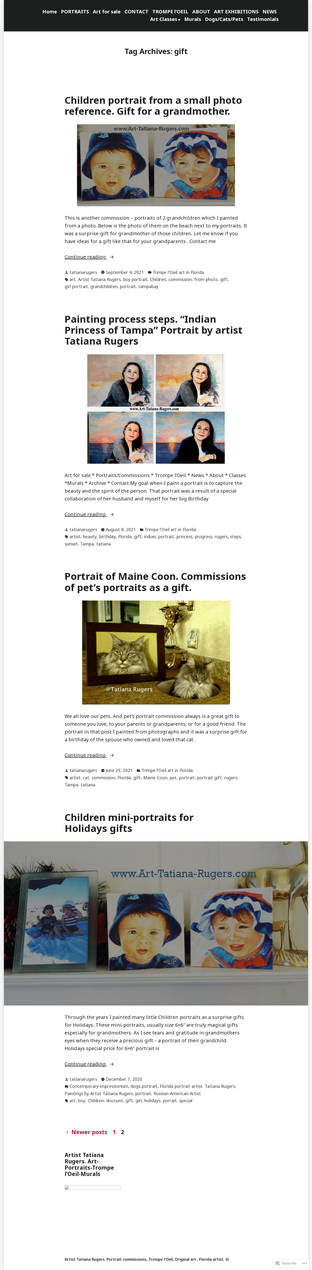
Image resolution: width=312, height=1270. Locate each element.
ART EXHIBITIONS (236, 11)
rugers (221, 536)
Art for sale (107, 11)
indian (150, 536)
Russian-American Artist (177, 1093)
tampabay (148, 286)
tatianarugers (83, 272)
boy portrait (135, 279)
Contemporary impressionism (98, 1086)
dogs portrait (144, 1086)
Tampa (87, 544)
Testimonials (263, 19)
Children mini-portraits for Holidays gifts (129, 822)
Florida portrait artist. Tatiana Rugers (197, 1086)
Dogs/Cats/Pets (224, 19)
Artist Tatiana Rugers (99, 279)
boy (81, 1100)
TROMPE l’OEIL (170, 11)
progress (203, 536)
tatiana (103, 544)
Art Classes (163, 19)
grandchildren (103, 286)
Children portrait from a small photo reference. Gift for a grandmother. (153, 105)
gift (224, 279)
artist (74, 536)
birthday (107, 536)
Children (158, 279)
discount (114, 1100)
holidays (152, 1100)
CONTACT (136, 11)
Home (49, 11)
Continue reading (86, 257)
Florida (125, 536)
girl (139, 1100)
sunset (71, 544)
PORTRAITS (75, 11)
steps (235, 536)
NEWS (270, 11)
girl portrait (76, 286)
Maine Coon (155, 778)
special (185, 1100)
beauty (90, 536)
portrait (128, 286)
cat (86, 778)
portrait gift (209, 778)
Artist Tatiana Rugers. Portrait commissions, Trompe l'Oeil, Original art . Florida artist (144, 1259)
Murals (192, 19)
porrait (170, 1100)
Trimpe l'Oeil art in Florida (178, 272)
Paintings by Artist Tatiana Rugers (99, 1093)
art (72, 279)
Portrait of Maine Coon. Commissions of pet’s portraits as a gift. (155, 581)
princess (184, 536)
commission (180, 279)
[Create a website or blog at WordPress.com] (227, 1259)
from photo (206, 279)
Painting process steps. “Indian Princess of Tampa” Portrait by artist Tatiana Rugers (154, 330)
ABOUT (201, 11)
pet (173, 778)
